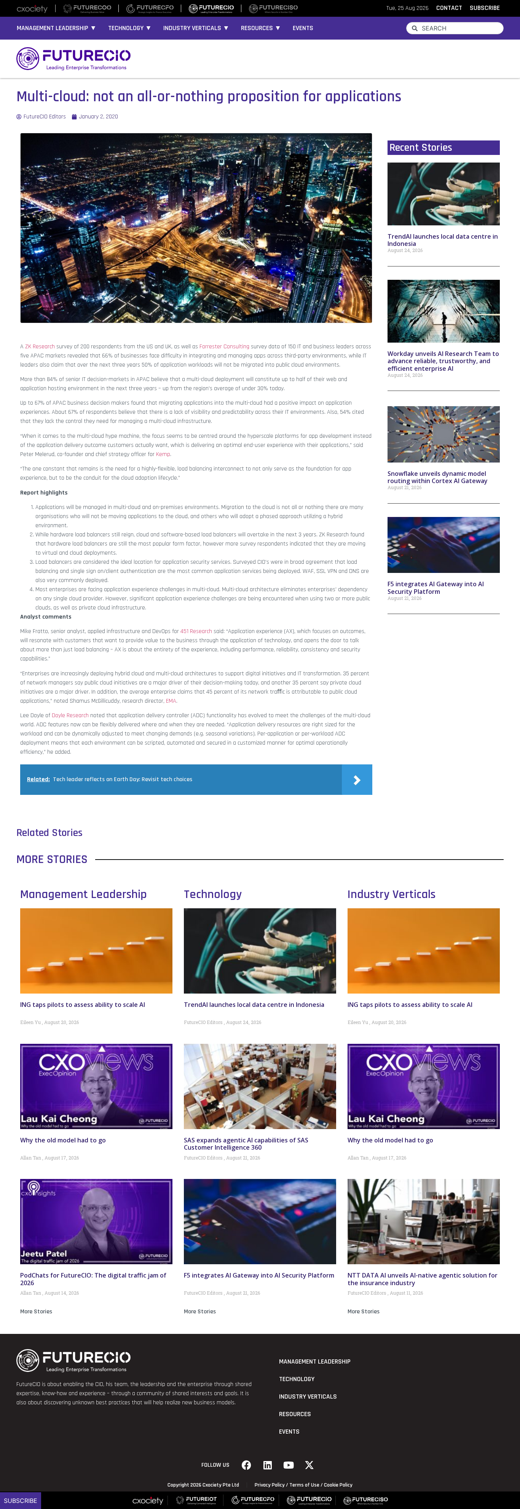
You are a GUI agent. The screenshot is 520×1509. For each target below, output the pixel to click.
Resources (295, 1414)
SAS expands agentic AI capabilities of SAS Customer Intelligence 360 (246, 1144)
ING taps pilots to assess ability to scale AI (82, 1004)
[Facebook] (246, 1465)
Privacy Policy (270, 1485)
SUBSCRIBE (485, 8)
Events (303, 28)
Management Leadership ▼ (57, 28)
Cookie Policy (338, 1485)
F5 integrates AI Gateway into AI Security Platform (436, 587)
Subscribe (20, 1500)
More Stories (36, 1312)
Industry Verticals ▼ (196, 28)
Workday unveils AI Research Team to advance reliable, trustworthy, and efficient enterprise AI (443, 360)
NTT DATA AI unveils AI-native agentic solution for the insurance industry (423, 1279)
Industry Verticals (391, 894)
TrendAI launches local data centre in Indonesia (443, 240)
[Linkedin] (267, 1465)
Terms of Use (304, 1485)
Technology (213, 894)
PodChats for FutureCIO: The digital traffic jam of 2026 (93, 1279)
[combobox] (455, 28)
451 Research (196, 631)
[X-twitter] (309, 1465)
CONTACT (449, 8)
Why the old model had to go (63, 1140)
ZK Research (40, 347)
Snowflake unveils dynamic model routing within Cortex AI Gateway (438, 477)
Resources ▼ (261, 28)
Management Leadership (83, 894)
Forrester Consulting (224, 347)
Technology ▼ (130, 28)
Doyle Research (70, 715)
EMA (171, 701)
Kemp (163, 454)
